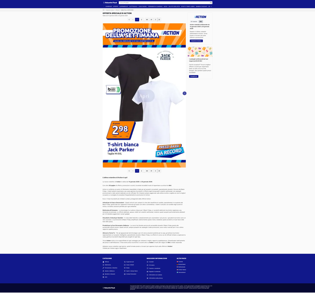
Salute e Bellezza (174, 6)
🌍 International (181, 272)
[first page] (129, 19)
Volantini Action (110, 10)
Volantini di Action (196, 41)
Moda (165, 6)
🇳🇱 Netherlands (181, 267)
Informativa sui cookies (155, 274)
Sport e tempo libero (188, 6)
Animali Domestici (131, 274)
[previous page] (133, 19)
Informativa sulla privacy (156, 278)
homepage (109, 6)
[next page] (155, 19)
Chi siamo (151, 265)
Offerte (115, 6)
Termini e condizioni (154, 268)
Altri (106, 277)
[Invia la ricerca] (211, 2)
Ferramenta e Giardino (155, 6)
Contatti (151, 261)
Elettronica (133, 6)
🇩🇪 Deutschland (181, 264)
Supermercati (123, 6)
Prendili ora (193, 76)
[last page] (159, 19)
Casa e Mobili (143, 6)
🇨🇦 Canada (180, 261)
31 (151, 19)
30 (147, 19)
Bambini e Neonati (201, 6)
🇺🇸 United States (181, 269)
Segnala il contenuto (154, 271)
